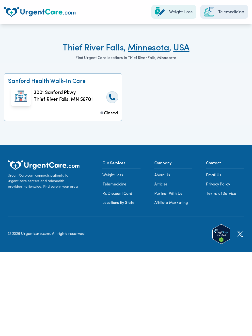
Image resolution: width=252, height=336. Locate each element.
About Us (162, 175)
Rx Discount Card (117, 194)
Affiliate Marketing (171, 203)
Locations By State (118, 203)
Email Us (213, 175)
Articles (161, 184)
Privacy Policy (218, 184)
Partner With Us (168, 194)
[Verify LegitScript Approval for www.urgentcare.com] (221, 234)
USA (181, 48)
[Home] (40, 12)
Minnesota (148, 48)
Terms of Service (221, 194)
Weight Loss (112, 175)
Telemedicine (114, 184)
